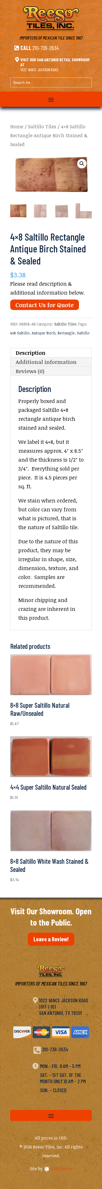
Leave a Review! (51, 939)
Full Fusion (61, 1168)
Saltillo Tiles (42, 126)
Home (16, 126)
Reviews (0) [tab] (30, 371)
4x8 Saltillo (20, 332)
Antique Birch (43, 332)
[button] (82, 163)
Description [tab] (31, 352)
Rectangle (66, 332)
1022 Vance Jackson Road (39, 69)
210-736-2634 (45, 47)
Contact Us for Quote (44, 305)
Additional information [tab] (46, 362)
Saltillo (83, 332)
